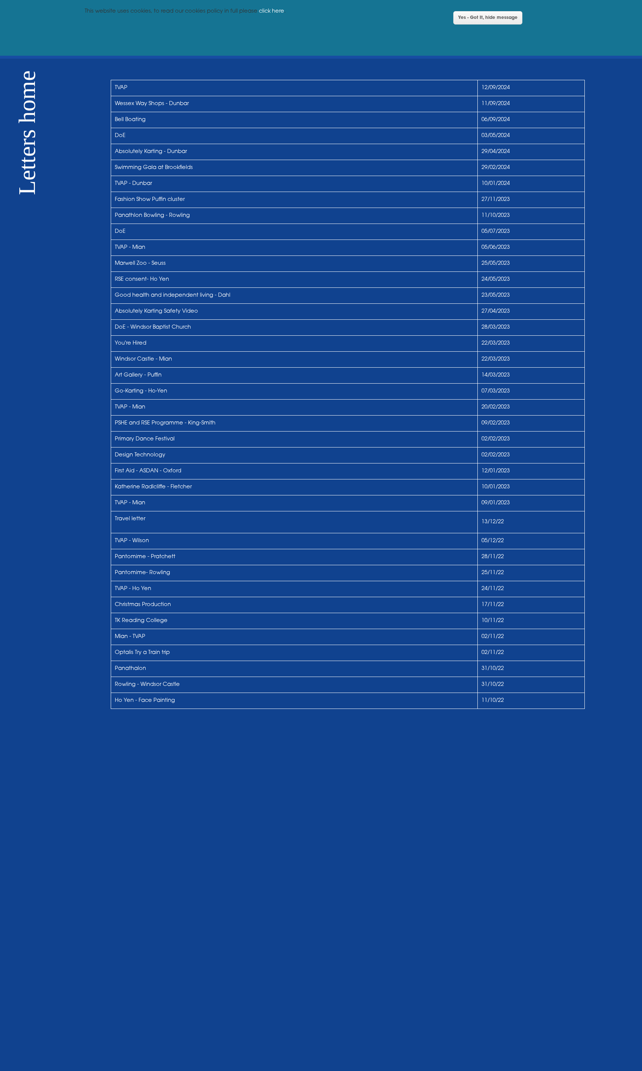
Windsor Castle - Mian (143, 359)
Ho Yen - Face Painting (145, 700)
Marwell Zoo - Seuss (140, 263)
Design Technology (140, 455)
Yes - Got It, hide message (488, 18)
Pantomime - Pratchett (145, 557)
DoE (120, 136)
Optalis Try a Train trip (142, 652)
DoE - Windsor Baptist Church (153, 327)
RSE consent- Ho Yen (142, 279)
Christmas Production (143, 605)
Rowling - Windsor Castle (147, 684)
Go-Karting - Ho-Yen (141, 391)
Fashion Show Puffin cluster (150, 199)
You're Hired (130, 343)
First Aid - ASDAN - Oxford (148, 471)
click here (271, 11)
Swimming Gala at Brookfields (154, 167)
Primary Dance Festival (145, 439)
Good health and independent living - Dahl (172, 295)
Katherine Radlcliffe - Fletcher (153, 487)
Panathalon (131, 668)
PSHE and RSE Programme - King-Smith (165, 423)
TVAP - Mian (130, 247)
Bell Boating (131, 120)
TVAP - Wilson (132, 541)
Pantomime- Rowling (142, 573)
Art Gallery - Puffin (138, 375)
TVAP (121, 88)
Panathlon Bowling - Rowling (152, 215)
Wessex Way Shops (139, 104)
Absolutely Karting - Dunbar (151, 151)
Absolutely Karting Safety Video (156, 311)
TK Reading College (141, 621)
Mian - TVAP (130, 636)
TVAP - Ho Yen (133, 589)
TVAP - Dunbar (133, 183)
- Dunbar (176, 104)
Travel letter (130, 519)
